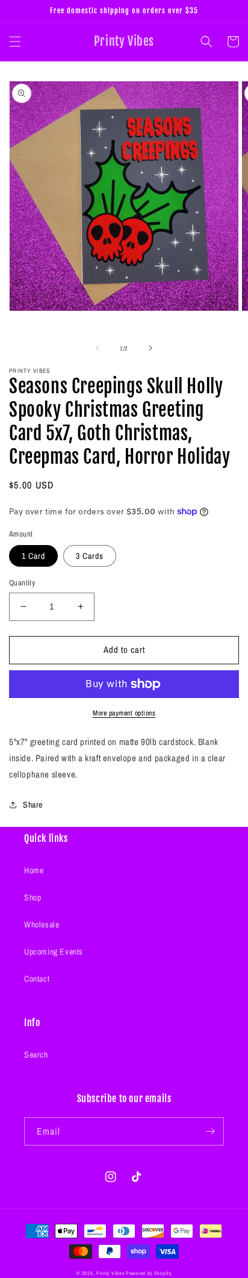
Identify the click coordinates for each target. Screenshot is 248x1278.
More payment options (124, 713)
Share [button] (33, 804)
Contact (36, 978)
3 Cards (90, 555)
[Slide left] (97, 348)
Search (36, 1054)
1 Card (33, 555)
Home (33, 870)
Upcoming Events (53, 951)
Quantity (22, 583)
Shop (32, 897)
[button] (15, 41)
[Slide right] (150, 348)
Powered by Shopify (149, 1273)
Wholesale (41, 924)
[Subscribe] (210, 1131)
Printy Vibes (110, 1273)
